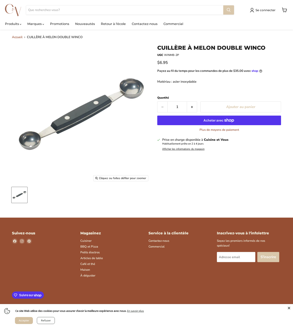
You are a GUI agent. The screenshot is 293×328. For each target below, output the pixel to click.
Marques (34, 24)
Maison (85, 270)
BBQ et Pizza (89, 247)
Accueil (17, 37)
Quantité (163, 97)
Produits (12, 24)
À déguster (87, 275)
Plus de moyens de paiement (219, 130)
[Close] (289, 308)
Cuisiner (86, 241)
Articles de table (91, 258)
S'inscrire (268, 257)
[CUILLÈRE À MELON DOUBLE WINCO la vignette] (19, 195)
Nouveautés (85, 24)
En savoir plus (135, 311)
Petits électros (90, 252)
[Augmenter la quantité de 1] (192, 106)
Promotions (59, 24)
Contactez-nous (144, 24)
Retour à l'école (113, 24)
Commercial (173, 24)
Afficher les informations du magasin (183, 149)
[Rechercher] (228, 10)
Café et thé (87, 264)
